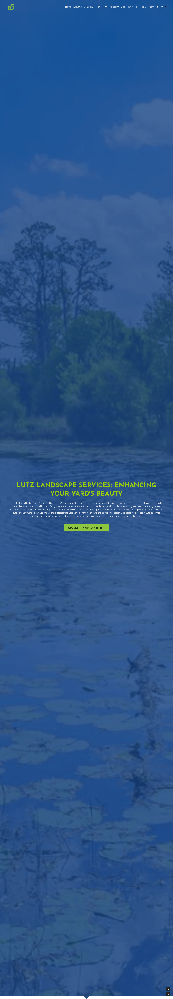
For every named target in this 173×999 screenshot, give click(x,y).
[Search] (157, 7)
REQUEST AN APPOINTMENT (86, 527)
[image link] (11, 6)
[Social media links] (162, 7)
